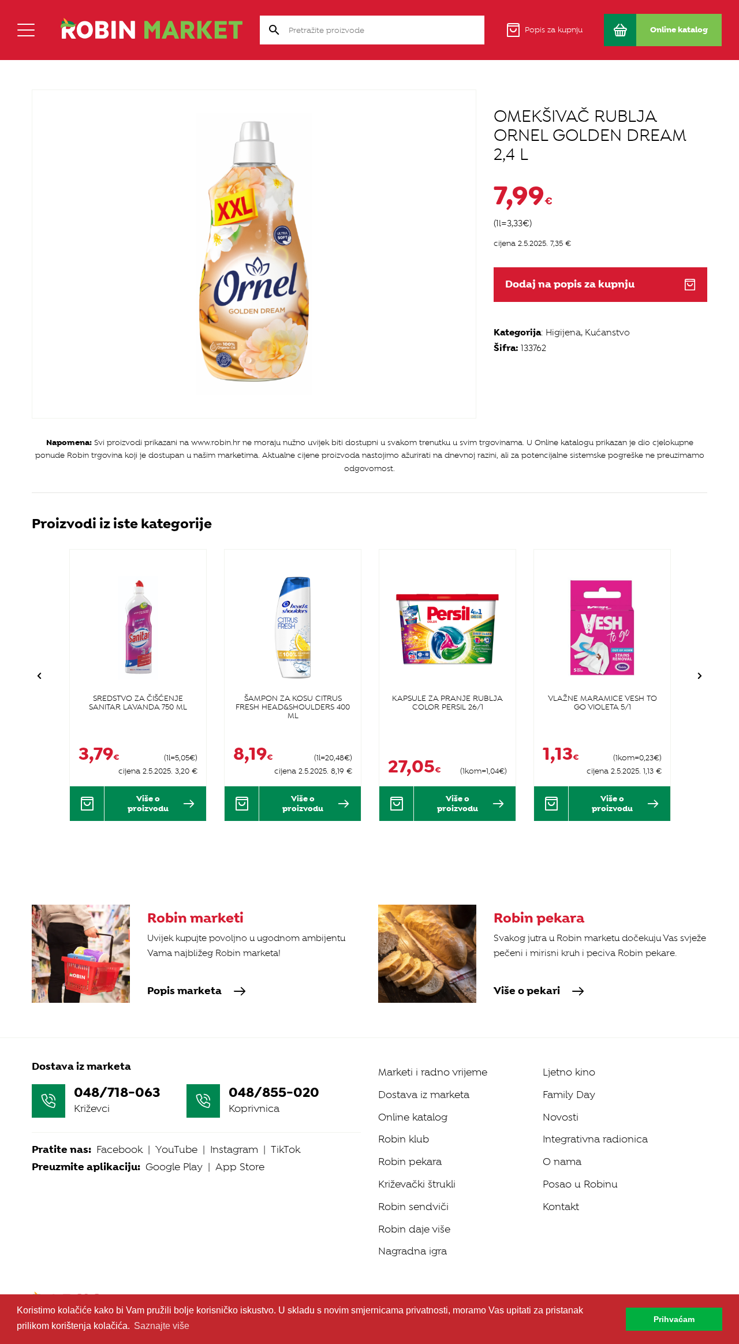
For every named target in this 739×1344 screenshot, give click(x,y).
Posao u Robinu (580, 1184)
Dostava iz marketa (423, 1094)
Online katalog (412, 1117)
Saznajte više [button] (161, 1326)
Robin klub (403, 1139)
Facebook (119, 1149)
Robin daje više (414, 1229)
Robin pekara (410, 1161)
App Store (239, 1167)
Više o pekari (527, 991)
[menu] (26, 30)
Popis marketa (184, 991)
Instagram (234, 1149)
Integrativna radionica (595, 1139)
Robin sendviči (413, 1206)
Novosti (560, 1117)
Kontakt (561, 1206)
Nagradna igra (412, 1251)
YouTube (176, 1149)
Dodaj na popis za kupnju (570, 284)
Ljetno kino (569, 1072)
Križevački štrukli (417, 1184)
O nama (562, 1161)
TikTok (285, 1149)
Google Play (174, 1167)
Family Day (569, 1094)
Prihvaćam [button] (674, 1319)
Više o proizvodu (148, 803)
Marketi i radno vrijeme (432, 1072)
